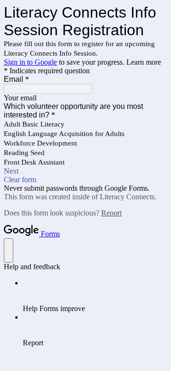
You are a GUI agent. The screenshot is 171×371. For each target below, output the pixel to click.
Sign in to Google (30, 62)
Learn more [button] (143, 62)
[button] (85, 171)
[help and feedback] (8, 250)
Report (111, 213)
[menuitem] (95, 296)
